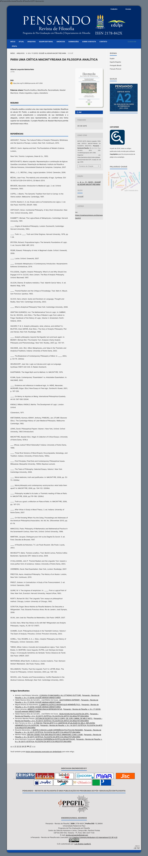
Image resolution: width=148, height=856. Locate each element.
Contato (103, 42)
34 (23, 746)
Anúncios (61, 42)
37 (30, 746)
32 (18, 746)
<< (11, 746)
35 (25, 746)
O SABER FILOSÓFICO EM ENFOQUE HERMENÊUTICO (60, 704)
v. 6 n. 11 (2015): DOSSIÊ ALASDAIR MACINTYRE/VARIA (46, 53)
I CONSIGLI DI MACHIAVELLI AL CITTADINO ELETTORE (60, 695)
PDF (80, 112)
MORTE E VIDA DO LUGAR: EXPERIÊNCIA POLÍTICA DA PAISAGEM (58, 730)
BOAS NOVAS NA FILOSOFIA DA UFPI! (74, 714)
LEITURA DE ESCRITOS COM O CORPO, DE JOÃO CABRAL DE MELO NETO (64, 718)
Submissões (73, 42)
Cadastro (114, 9)
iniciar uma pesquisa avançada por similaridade (44, 752)
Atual (21, 42)
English (112, 58)
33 (20, 746)
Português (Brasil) (115, 65)
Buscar (132, 42)
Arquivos (31, 42)
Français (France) (115, 69)
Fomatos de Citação (86, 166)
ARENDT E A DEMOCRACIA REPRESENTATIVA (45, 709)
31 (15, 746)
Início (12, 42)
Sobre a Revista (89, 42)
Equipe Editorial (46, 42)
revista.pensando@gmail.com (77, 835)
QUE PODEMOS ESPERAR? (69, 700)
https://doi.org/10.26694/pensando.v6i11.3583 (28, 83)
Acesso (128, 9)
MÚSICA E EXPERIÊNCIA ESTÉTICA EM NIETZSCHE (55, 739)
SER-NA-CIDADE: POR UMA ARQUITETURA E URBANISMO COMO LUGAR (55, 735)
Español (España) (115, 62)
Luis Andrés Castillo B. (82, 844)
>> (34, 746)
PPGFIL (14, 46)
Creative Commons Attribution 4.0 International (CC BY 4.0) (94, 837)
